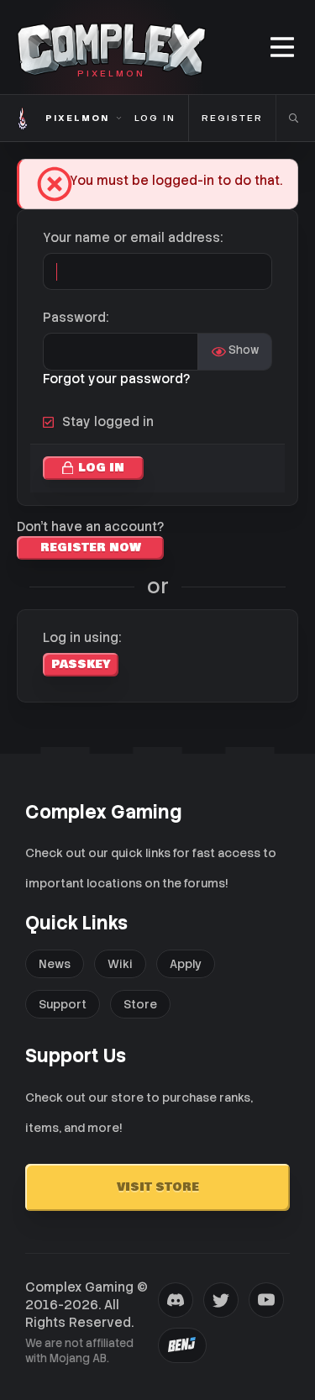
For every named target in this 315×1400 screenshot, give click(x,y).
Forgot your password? (116, 379)
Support (63, 1004)
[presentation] (175, 1300)
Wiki (120, 963)
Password (74, 317)
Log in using (80, 637)
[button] (283, 47)
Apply (186, 963)
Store (140, 1004)
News (55, 963)
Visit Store (158, 1187)
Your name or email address (131, 237)
